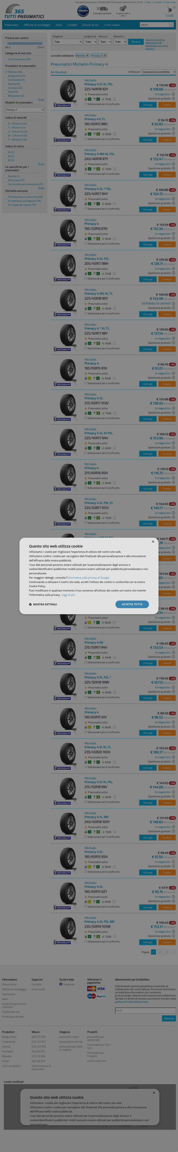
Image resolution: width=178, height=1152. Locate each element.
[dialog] (89, 576)
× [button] (153, 541)
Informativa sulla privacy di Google (88, 577)
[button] (43, 604)
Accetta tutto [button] (132, 604)
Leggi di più (68, 594)
